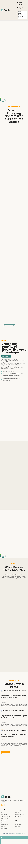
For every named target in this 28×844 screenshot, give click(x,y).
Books (20, 13)
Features (20, 16)
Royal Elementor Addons (19, 833)
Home (19, 11)
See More (5, 752)
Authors (21, 9)
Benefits (20, 14)
